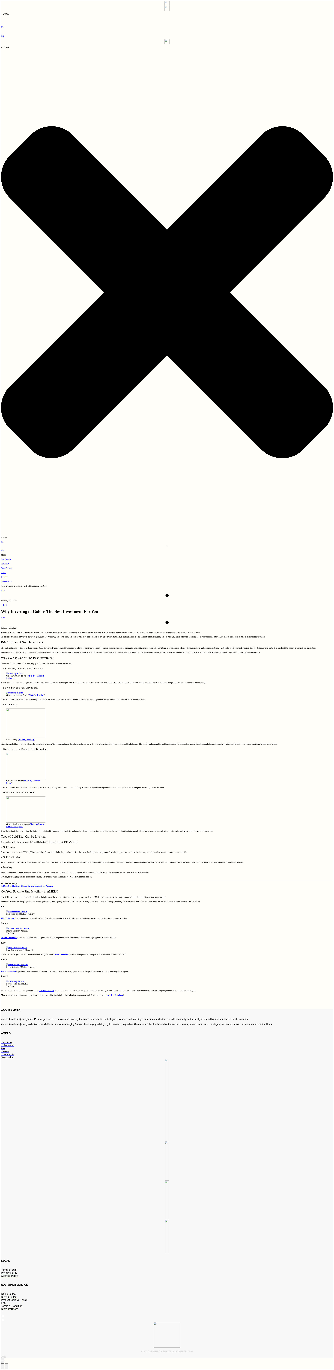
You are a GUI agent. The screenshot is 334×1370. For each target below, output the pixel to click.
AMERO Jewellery (114, 995)
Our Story (5, 564)
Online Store (6, 581)
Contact (4, 577)
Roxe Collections (62, 954)
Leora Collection (8, 971)
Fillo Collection (7, 918)
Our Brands (6, 559)
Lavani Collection (46, 990)
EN (2, 36)
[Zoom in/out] (6, 1364)
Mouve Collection (9, 937)
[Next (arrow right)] (6, 1367)
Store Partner (6, 568)
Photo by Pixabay (36, 695)
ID (2, 27)
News (3, 572)
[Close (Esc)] (2, 1364)
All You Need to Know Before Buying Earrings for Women (27, 886)
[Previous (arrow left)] (2, 1367)
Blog (3, 590)
